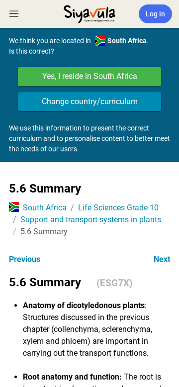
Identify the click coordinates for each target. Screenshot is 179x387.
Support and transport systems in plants (90, 219)
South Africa (45, 207)
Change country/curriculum (90, 101)
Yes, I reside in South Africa (89, 76)
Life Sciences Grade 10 (118, 207)
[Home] (89, 13)
